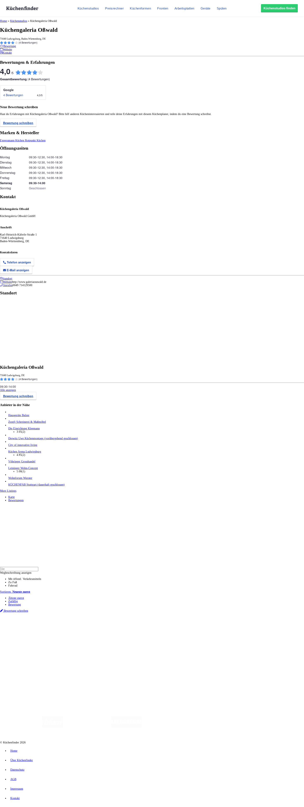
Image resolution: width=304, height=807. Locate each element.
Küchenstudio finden (20, 618)
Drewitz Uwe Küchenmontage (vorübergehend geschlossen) (43, 438)
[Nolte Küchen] (200, 726)
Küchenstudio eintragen (22, 666)
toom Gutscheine (88, 628)
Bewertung (14, 604)
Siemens (137, 625)
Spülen (222, 8)
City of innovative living (22, 445)
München (46, 625)
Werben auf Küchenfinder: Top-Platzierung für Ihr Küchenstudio (46, 663)
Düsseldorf (91, 625)
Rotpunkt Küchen (35, 140)
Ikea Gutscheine (28, 628)
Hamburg (36, 625)
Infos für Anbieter (18, 659)
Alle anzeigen (8, 390)
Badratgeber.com (18, 652)
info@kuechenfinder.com (75, 677)
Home (3, 21)
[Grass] (87, 726)
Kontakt (15, 798)
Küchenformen (140, 8)
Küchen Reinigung (19, 639)
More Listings (8, 490)
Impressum (16, 788)
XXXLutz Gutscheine (48, 628)
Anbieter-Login (20, 669)
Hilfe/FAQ (14, 649)
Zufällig (13, 601)
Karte (11, 497)
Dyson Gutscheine (69, 628)
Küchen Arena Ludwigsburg (24, 451)
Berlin (27, 625)
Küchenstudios (88, 8)
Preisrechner (114, 8)
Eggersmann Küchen (12, 140)
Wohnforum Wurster (20, 478)
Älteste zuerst (16, 598)
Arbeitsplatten (184, 8)
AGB (13, 779)
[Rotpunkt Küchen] (224, 726)
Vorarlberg (58, 625)
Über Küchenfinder (19, 645)
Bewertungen (16, 500)
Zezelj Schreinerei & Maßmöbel (27, 421)
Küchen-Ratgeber (18, 642)
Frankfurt (103, 625)
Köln (111, 625)
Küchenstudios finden (279, 8)
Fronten (162, 8)
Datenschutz (17, 769)
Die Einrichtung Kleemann (24, 428)
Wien (82, 625)
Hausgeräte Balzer (18, 415)
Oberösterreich (71, 625)
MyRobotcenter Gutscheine (128, 628)
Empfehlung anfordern (21, 621)
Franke (128, 625)
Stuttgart (119, 625)
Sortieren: (15, 591)
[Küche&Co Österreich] (255, 726)
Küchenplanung (17, 636)
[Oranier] (167, 726)
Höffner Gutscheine (153, 628)
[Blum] (52, 726)
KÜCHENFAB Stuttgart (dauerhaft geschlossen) (36, 484)
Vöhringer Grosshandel (21, 461)
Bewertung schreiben (18, 123)
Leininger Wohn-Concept (23, 468)
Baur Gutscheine (105, 628)
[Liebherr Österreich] (126, 726)
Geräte (206, 8)
